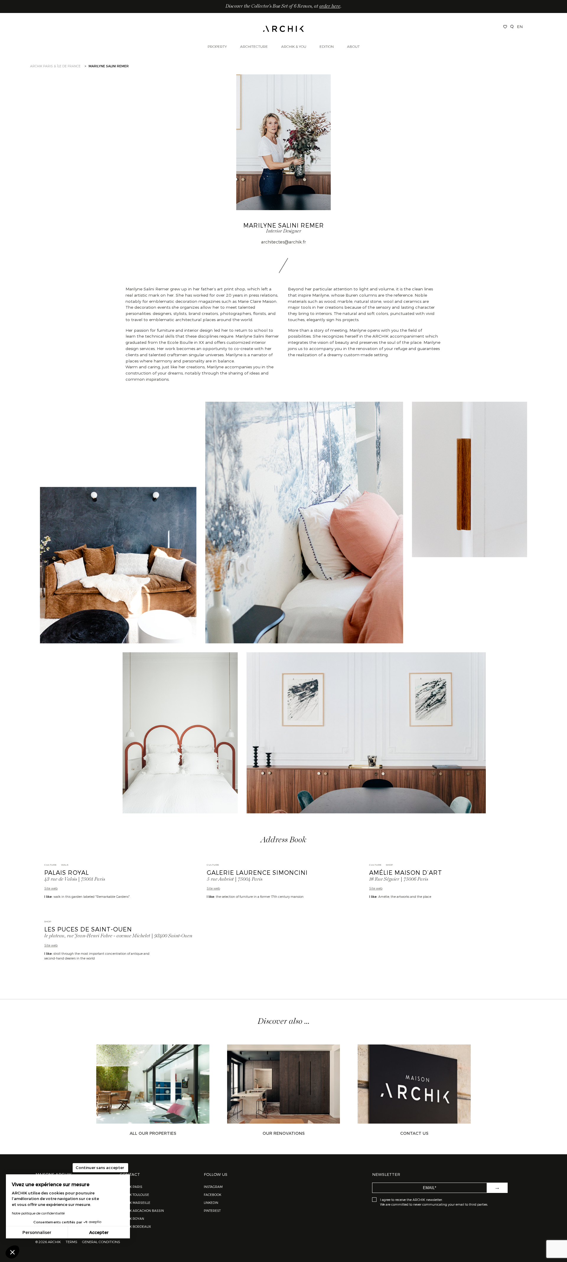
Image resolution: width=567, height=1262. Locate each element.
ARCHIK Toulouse (134, 1194)
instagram (213, 1187)
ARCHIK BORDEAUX (135, 1226)
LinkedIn (211, 1202)
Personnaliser (36, 1232)
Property (217, 46)
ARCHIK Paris (131, 1187)
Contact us (414, 1133)
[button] (12, 1252)
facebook (212, 1194)
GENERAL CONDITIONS (101, 1242)
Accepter (99, 1232)
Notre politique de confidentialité (38, 1213)
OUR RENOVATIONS (284, 1133)
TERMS (71, 1242)
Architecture (254, 46)
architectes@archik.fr (283, 241)
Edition (327, 46)
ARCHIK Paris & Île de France (55, 66)
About (353, 46)
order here (329, 6)
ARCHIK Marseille (135, 1202)
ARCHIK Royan (132, 1218)
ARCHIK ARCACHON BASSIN (142, 1210)
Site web (51, 888)
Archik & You (293, 46)
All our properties (153, 1133)
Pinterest (212, 1210)
